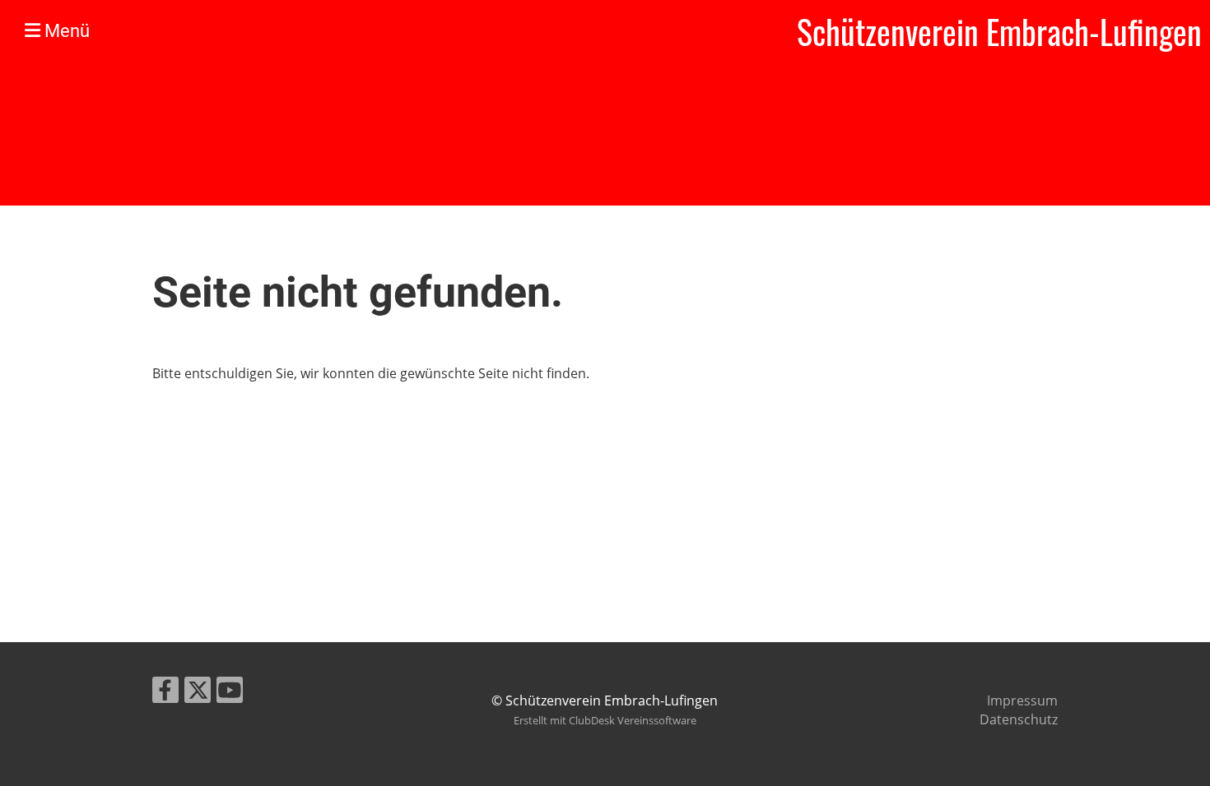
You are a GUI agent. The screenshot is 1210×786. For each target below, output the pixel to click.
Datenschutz (1019, 719)
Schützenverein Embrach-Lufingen (999, 31)
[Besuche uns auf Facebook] (165, 692)
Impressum (1022, 700)
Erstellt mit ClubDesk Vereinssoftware (605, 720)
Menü (65, 31)
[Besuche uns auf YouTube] (229, 692)
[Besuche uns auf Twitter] (197, 692)
